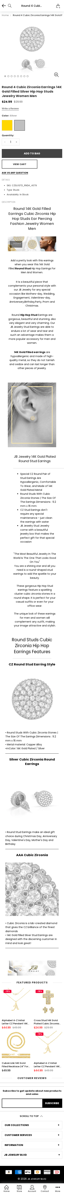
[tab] (32, 1125)
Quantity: (8, 135)
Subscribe (52, 1103)
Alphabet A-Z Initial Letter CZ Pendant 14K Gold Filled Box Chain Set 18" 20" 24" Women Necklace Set (15, 1022)
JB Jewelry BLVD (36, 1179)
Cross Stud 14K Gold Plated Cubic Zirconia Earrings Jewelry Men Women (46, 1022)
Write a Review (10, 108)
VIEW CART (19, 164)
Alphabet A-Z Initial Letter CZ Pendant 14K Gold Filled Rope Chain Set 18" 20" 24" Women (47, 1065)
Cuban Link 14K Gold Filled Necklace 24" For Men (15, 1065)
